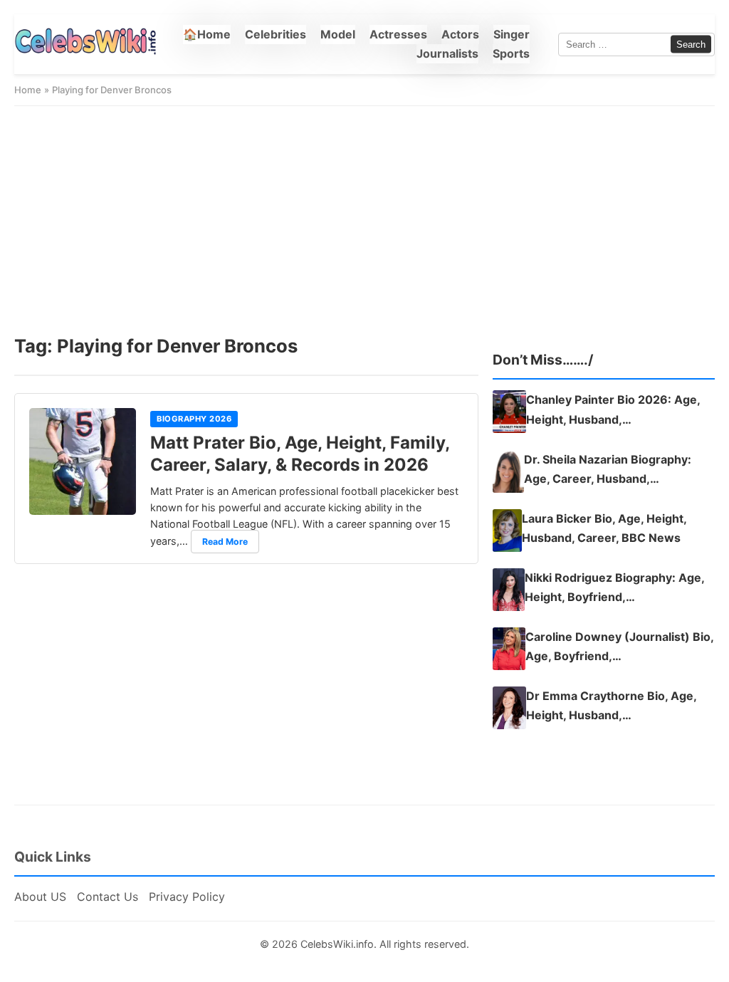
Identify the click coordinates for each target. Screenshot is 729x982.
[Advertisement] (364, 220)
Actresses (398, 34)
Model (337, 34)
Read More (225, 541)
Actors (460, 34)
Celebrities (275, 34)
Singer (511, 34)
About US (40, 896)
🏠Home (207, 34)
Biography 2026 (194, 419)
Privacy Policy (187, 896)
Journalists (447, 53)
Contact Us (107, 896)
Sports (511, 53)
